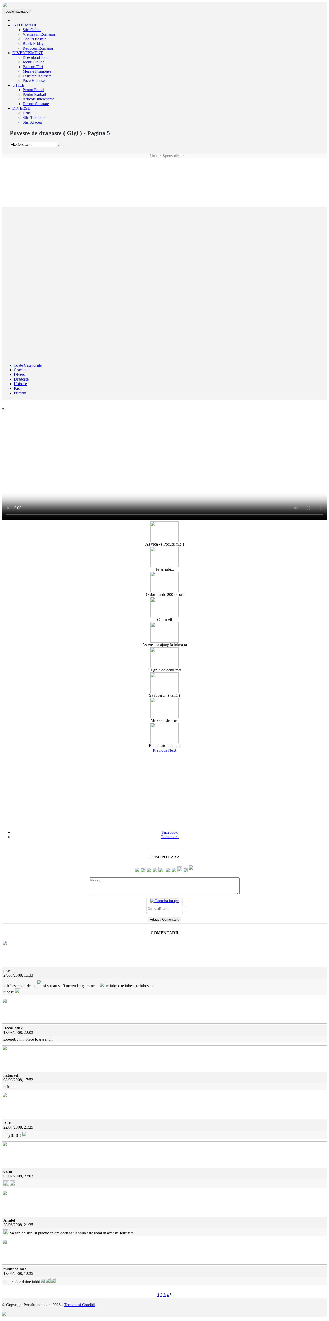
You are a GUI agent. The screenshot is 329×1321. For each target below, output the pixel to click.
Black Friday (33, 43)
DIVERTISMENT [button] (27, 53)
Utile (27, 113)
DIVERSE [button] (21, 108)
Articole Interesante (38, 99)
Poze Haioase (34, 80)
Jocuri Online (33, 62)
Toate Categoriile (28, 365)
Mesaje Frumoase (37, 71)
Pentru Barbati (34, 94)
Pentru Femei (33, 90)
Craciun (20, 370)
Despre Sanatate (36, 103)
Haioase (20, 384)
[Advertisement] (164, 169)
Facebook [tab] (170, 832)
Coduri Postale (35, 39)
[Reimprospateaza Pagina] (164, 901)
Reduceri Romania (38, 48)
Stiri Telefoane (34, 117)
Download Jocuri (37, 57)
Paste (18, 388)
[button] (160, 750)
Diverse (20, 374)
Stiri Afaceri (32, 122)
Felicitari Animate (37, 76)
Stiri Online (32, 29)
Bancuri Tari (33, 66)
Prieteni (20, 393)
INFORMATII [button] (24, 25)
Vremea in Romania (39, 34)
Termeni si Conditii (79, 1304)
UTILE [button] (18, 85)
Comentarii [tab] (170, 837)
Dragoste (21, 379)
